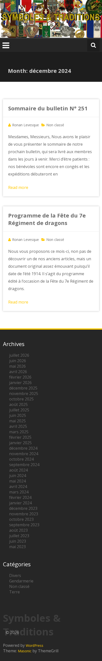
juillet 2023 (19, 535)
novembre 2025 (23, 393)
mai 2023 (17, 546)
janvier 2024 (20, 503)
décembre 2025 (23, 388)
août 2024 (18, 470)
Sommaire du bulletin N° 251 (48, 108)
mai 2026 (17, 366)
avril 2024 (18, 486)
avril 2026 (18, 371)
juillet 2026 (19, 355)
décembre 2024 (23, 448)
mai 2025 (17, 421)
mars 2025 (18, 432)
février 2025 (20, 437)
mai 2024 (17, 481)
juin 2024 (17, 475)
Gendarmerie (21, 581)
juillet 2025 (19, 410)
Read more (18, 187)
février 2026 (20, 377)
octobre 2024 (21, 459)
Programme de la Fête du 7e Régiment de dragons (47, 219)
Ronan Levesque (25, 125)
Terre (14, 592)
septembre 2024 (24, 464)
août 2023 (18, 530)
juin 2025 (17, 415)
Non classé (55, 125)
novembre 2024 (23, 453)
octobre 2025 (21, 399)
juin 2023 (17, 541)
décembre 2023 (23, 508)
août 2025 (18, 404)
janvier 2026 (20, 382)
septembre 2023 (24, 525)
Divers (15, 575)
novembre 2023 (23, 514)
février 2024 (20, 497)
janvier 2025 (20, 442)
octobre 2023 (21, 519)
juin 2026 (17, 360)
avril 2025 (18, 426)
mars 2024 (18, 492)
